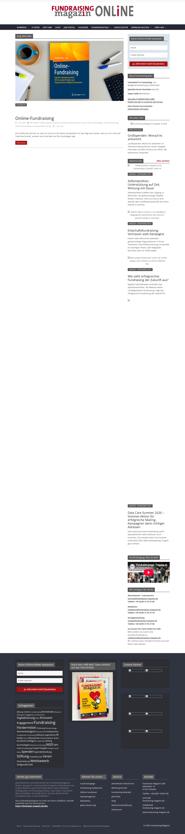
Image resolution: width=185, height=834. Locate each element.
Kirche (25, 738)
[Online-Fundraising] (69, 42)
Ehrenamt (46, 718)
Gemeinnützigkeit (26, 731)
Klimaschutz (34, 738)
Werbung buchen (140, 27)
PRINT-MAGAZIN (135, 130)
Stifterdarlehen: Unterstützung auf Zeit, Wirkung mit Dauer (144, 184)
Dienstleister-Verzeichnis (122, 783)
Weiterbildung (23, 761)
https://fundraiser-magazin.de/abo (31, 806)
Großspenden (52, 731)
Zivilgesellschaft (25, 764)
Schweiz (51, 748)
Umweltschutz (36, 756)
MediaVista (85, 801)
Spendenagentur (88, 796)
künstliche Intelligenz (26, 740)
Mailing (48, 741)
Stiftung (23, 756)
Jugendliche (50, 735)
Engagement (25, 723)
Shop (58, 27)
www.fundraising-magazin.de (156, 812)
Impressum (116, 809)
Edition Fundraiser (88, 792)
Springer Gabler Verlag (42, 126)
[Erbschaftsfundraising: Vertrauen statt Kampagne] (147, 213)
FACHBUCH (21, 105)
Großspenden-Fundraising (26, 735)
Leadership (41, 741)
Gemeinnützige (51, 728)
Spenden (28, 751)
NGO (49, 744)
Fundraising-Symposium (91, 788)
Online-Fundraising (34, 118)
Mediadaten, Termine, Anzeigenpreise (66, 826)
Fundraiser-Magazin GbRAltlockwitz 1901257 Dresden (154, 786)
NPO (56, 744)
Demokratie (47, 711)
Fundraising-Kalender (121, 792)
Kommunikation (46, 738)
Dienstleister (121, 27)
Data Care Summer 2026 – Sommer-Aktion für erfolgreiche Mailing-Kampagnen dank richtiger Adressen (146, 520)
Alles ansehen (163, 161)
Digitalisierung (26, 718)
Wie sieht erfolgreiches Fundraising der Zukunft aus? (148, 278)
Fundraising (44, 722)
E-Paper (36, 27)
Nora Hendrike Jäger (95, 123)
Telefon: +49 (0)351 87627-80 (155, 793)
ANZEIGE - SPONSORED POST (140, 174)
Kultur (56, 738)
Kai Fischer (82, 123)
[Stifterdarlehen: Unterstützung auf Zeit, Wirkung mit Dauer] (147, 167)
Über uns (159, 27)
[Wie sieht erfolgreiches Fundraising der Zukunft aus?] (147, 259)
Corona (26, 712)
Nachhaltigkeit (23, 745)
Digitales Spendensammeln (56, 123)
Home (19, 826)
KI (57, 734)
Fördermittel (26, 727)
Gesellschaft (40, 732)
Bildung (20, 712)
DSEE (37, 718)
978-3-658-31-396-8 (37, 123)
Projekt (36, 748)
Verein (47, 756)
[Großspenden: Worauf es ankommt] (149, 123)
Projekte (43, 748)
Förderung (40, 728)
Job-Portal (69, 27)
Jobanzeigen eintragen (138, 109)
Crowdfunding (35, 712)
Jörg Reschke (72, 123)
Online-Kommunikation (24, 126)
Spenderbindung (43, 751)
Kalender (83, 27)
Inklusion (40, 734)
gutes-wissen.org (88, 805)
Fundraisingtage (100, 27)
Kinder (20, 738)
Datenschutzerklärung (121, 805)
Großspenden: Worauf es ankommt (145, 137)
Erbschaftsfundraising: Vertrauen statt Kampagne (146, 232)
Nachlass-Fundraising (38, 745)
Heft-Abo (47, 27)
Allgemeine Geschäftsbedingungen (96, 826)
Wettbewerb (39, 760)
